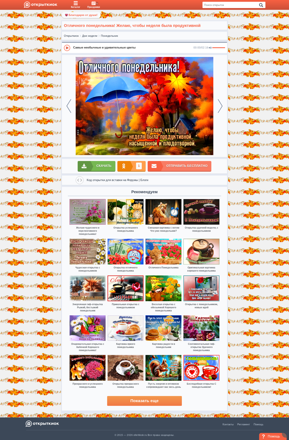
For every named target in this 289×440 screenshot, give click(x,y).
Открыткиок (71, 35)
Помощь (258, 424)
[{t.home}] (43, 424)
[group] (144, 47)
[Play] (67, 48)
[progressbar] (218, 48)
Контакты (228, 424)
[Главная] (41, 4)
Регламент (243, 424)
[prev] (69, 106)
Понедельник (109, 35)
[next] (220, 106)
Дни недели (89, 35)
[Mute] (210, 48)
